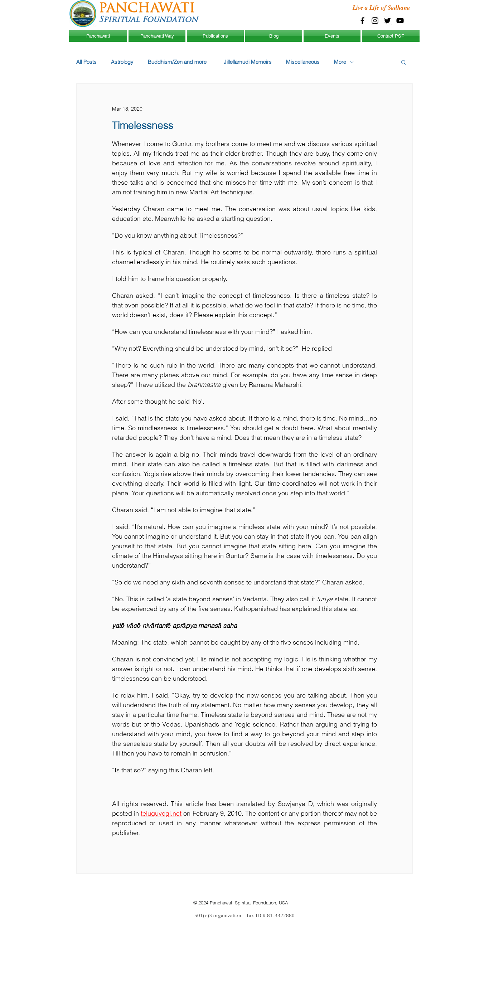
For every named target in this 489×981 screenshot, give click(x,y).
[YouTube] (400, 20)
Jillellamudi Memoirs (248, 62)
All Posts (86, 62)
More (340, 62)
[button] (403, 62)
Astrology (122, 62)
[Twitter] (387, 20)
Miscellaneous (303, 62)
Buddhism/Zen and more (178, 62)
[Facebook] (362, 20)
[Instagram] (375, 20)
